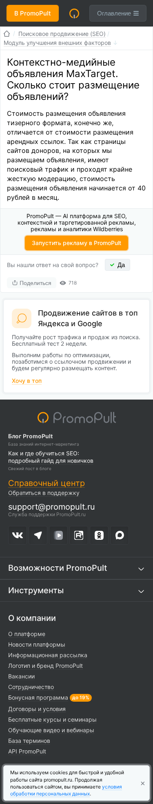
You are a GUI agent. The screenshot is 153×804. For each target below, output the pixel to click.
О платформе (26, 633)
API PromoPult (27, 751)
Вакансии (21, 676)
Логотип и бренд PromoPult (45, 665)
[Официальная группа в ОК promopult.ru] (99, 535)
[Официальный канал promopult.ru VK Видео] (58, 535)
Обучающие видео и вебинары (51, 730)
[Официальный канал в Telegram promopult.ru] (38, 535)
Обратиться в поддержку (44, 492)
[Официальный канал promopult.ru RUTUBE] (78, 535)
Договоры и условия (37, 708)
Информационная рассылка (47, 655)
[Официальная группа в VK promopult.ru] (17, 535)
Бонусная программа (38, 697)
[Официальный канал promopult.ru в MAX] (119, 535)
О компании (32, 618)
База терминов (29, 740)
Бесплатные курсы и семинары (52, 719)
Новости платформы (36, 644)
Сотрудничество (31, 686)
